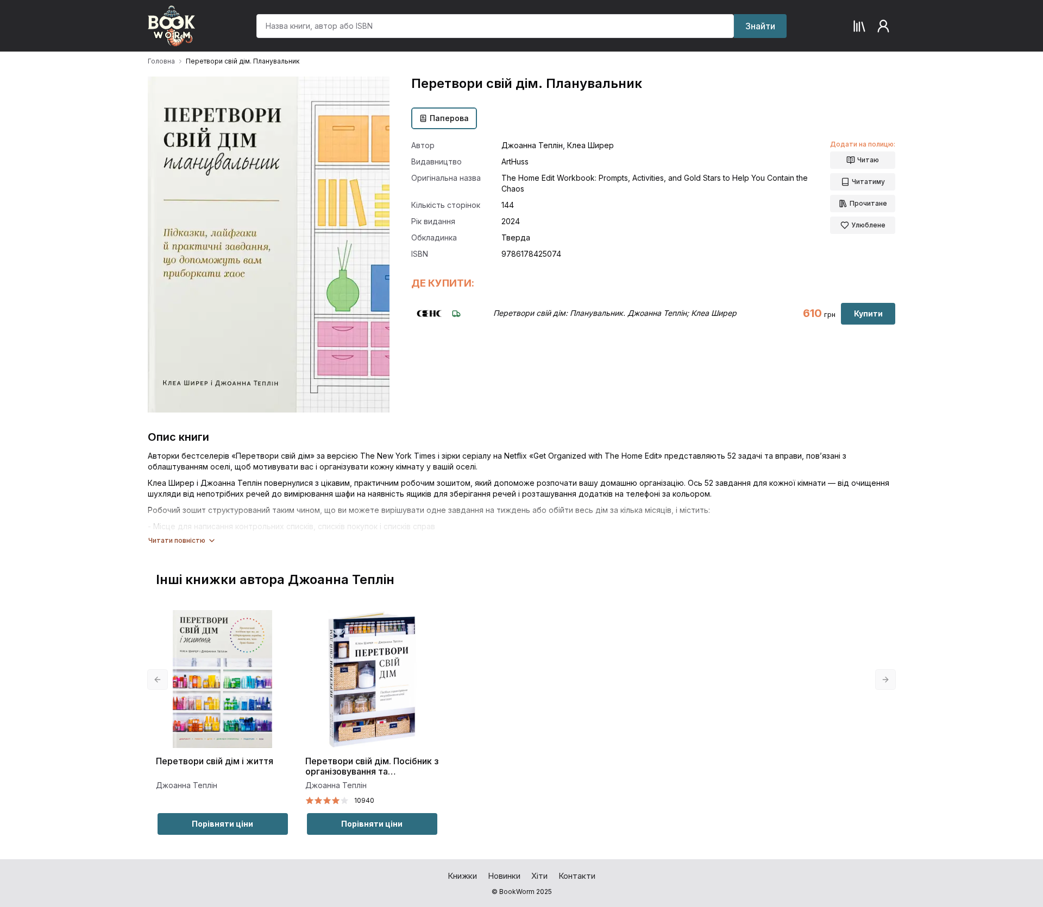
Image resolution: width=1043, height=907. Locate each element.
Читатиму (868, 181)
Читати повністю (176, 540)
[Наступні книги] (885, 679)
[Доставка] (456, 313)
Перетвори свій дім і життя (214, 761)
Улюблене (868, 225)
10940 (364, 800)
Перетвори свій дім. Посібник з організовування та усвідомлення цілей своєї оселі (371, 766)
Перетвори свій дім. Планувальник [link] (242, 61)
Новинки (504, 876)
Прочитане (868, 203)
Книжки (462, 876)
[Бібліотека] (859, 26)
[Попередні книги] (157, 679)
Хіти (539, 876)
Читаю (868, 160)
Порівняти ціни (222, 823)
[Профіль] (883, 26)
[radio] (309, 800)
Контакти (576, 876)
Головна (161, 61)
